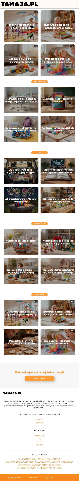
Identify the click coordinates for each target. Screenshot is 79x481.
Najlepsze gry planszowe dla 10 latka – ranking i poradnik (57, 200)
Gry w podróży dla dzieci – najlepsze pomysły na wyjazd (21, 171)
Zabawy (39, 294)
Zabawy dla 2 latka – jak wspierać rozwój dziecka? (21, 60)
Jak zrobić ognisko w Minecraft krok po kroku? (39, 459)
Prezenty (39, 223)
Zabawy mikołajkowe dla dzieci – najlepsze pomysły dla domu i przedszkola (39, 462)
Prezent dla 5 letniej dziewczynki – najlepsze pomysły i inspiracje (58, 271)
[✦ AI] (21, 325)
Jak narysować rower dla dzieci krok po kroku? (39, 465)
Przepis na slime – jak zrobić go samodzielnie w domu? (57, 60)
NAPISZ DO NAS (39, 378)
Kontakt (39, 423)
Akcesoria (39, 81)
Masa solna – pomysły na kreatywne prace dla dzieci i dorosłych (21, 342)
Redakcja (39, 419)
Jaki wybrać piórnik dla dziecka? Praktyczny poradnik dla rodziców (21, 129)
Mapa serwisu (33, 478)
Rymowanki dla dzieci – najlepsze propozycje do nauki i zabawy (57, 26)
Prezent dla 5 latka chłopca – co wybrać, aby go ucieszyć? (57, 242)
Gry (40, 152)
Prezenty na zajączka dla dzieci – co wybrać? (21, 242)
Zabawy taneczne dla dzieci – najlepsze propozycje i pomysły (21, 26)
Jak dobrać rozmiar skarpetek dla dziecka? (58, 129)
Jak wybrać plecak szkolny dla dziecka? (57, 100)
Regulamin (49, 478)
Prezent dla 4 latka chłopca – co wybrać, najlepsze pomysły (21, 271)
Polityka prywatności (14, 478)
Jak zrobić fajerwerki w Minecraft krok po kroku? (21, 200)
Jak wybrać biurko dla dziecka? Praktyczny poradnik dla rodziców (21, 100)
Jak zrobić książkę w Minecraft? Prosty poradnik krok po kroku (57, 171)
